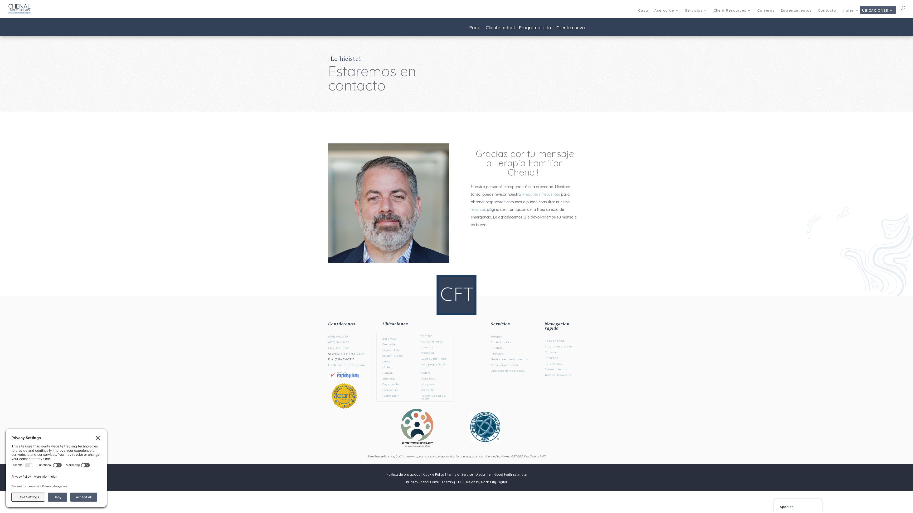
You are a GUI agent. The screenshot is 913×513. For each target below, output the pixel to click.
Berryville (389, 344)
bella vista (389, 338)
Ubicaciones (875, 11)
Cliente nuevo (570, 28)
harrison (426, 335)
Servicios (694, 11)
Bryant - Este (391, 350)
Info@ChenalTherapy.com (346, 365)
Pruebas (496, 348)
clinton (387, 367)
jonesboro (428, 347)
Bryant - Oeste (392, 355)
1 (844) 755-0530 (352, 353)
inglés (848, 11)
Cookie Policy (433, 474)
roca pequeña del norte (433, 365)
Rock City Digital (494, 482)
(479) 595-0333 (339, 348)
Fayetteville (390, 384)
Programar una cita (558, 346)
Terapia (496, 336)
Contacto (827, 11)
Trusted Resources (558, 375)
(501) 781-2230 (338, 336)
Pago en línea (554, 340)
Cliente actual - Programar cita (518, 28)
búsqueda (428, 384)
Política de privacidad (404, 474)
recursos (478, 209)
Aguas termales (432, 341)
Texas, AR (427, 390)
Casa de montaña (433, 358)
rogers (425, 373)
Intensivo (497, 353)
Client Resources (730, 11)
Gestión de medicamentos (509, 359)
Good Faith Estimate (510, 474)
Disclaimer (484, 474)
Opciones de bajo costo (507, 370)
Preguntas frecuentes (541, 194)
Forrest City (390, 390)
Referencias (553, 363)
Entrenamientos (796, 11)
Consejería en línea (504, 365)
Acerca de (664, 11)
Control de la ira (502, 342)
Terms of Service (460, 474)
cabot (386, 361)
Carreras (766, 11)
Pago (475, 28)
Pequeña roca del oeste (433, 397)
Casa (643, 11)
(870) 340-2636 (338, 342)
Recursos (551, 358)
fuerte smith (390, 395)
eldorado (389, 378)
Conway (387, 373)
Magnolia (427, 353)
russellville (428, 378)
